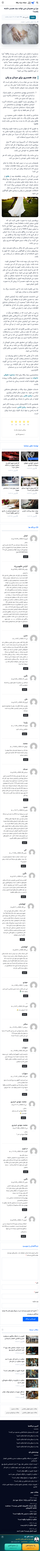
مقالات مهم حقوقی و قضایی (29, 1413)
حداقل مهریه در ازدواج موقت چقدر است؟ (13, 1393)
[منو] (3, 3)
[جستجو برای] (37, 3)
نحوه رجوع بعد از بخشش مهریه (11, 489)
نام (36, 1283)
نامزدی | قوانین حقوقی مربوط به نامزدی (31, 464)
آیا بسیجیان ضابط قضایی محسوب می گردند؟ (21, 1432)
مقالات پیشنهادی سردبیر (12, 1413)
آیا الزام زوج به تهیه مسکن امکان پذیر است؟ (30, 489)
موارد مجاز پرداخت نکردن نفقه (30, 512)
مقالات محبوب (15, 1409)
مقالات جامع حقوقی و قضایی (29, 1409)
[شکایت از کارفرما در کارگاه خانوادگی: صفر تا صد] (32, 1383)
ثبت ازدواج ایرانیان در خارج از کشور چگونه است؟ (10, 512)
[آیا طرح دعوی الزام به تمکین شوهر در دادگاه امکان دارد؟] (10, 456)
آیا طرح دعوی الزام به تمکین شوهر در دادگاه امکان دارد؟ (12, 465)
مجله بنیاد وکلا (21, 3)
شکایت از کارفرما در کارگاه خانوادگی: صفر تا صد (13, 1381)
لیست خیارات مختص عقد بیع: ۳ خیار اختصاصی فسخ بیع (14, 1349)
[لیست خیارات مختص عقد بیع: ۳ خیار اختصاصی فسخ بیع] (32, 1351)
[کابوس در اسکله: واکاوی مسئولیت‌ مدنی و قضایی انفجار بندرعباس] (32, 1339)
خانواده (33, 17)
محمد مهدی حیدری (18, 1101)
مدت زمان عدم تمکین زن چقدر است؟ (25, 1481)
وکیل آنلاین (21, 407)
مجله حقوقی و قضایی (31, 22)
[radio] (28, 423)
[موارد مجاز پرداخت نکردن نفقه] (29, 504)
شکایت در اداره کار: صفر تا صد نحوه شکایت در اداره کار (14, 1360)
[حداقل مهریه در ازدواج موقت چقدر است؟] (32, 1395)
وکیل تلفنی (27, 395)
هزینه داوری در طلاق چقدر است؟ (14, 1371)
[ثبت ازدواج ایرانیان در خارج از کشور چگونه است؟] (10, 504)
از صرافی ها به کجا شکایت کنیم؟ (26, 1436)
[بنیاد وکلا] (31, 3)
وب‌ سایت (35, 1301)
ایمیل (36, 1292)
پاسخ (25, 557)
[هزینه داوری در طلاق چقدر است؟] (32, 1374)
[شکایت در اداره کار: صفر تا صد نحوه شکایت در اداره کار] (32, 1362)
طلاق (7, 176)
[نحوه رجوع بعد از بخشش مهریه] (10, 481)
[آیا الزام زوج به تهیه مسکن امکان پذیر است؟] (29, 481)
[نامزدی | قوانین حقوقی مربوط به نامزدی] (29, 456)
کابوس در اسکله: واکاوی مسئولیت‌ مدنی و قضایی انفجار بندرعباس (13, 1337)
